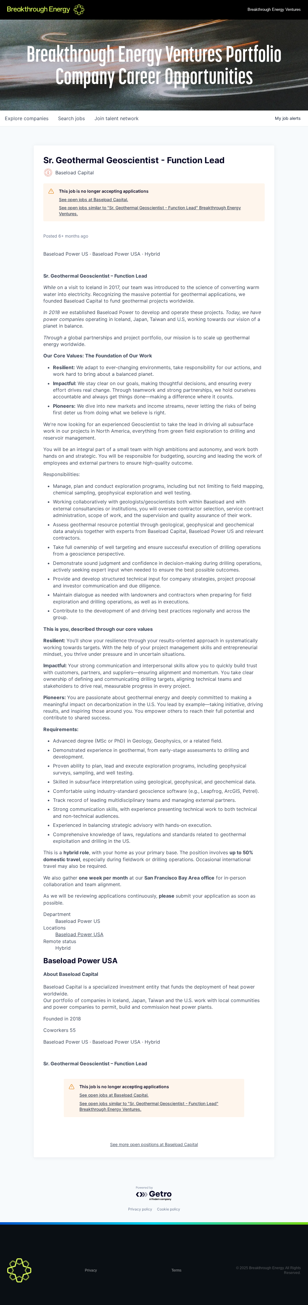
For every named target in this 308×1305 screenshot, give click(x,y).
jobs (71, 118)
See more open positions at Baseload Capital (154, 1144)
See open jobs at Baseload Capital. (93, 199)
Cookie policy (168, 1209)
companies (26, 118)
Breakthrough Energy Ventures (274, 9)
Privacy (91, 1270)
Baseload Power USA (79, 934)
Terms (176, 1270)
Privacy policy (140, 1209)
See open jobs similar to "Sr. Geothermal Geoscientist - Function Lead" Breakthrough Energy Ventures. (150, 210)
